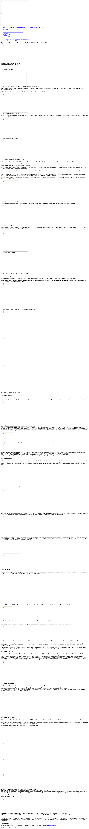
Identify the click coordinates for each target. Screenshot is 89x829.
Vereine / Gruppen (29, 27)
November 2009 (6, 36)
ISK (15, 827)
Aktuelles (8, 27)
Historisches (36, 27)
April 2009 (5, 29)
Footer (43, 27)
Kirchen (23, 27)
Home (4, 27)
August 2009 (5, 33)
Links (40, 27)
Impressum (6, 827)
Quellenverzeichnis (52, 825)
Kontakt (2, 827)
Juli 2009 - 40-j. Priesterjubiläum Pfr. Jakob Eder (13, 32)
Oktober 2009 (6, 35)
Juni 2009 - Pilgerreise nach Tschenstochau (12, 30)
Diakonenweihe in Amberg (11, 40)
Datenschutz (11, 827)
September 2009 (6, 34)
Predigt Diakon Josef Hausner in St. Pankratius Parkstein (17, 39)
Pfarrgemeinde (18, 27)
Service (12, 27)
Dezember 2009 (6, 38)
